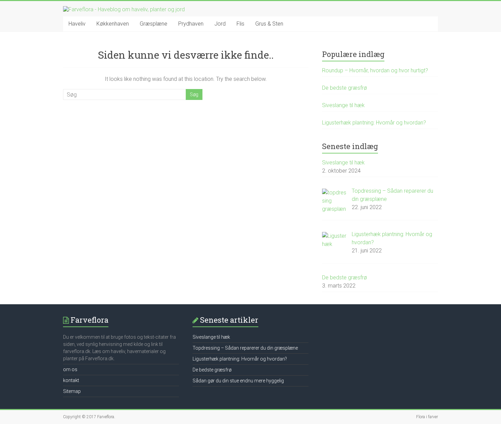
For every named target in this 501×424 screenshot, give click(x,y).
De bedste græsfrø (344, 88)
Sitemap (72, 391)
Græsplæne (153, 23)
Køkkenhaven (112, 23)
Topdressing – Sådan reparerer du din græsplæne (245, 348)
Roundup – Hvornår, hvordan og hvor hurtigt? (375, 70)
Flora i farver (427, 416)
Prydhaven (190, 23)
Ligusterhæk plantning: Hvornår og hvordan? (374, 122)
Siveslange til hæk (343, 105)
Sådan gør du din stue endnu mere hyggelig (238, 380)
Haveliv (77, 23)
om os (70, 369)
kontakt (71, 380)
